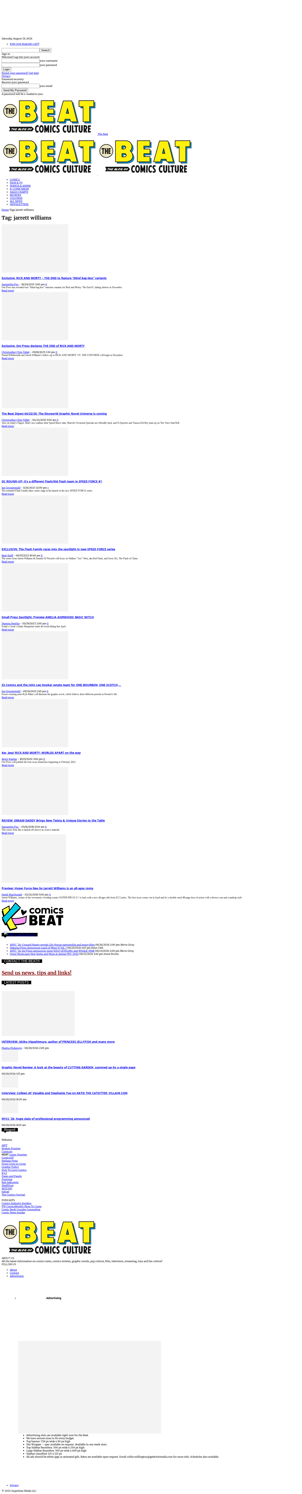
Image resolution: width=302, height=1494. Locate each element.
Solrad (5, 1191)
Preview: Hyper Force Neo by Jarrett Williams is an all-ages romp (47, 888)
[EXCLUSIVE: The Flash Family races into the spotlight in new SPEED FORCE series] (35, 542)
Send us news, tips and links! (36, 973)
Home (5, 209)
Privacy (6, 76)
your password (48, 65)
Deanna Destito (11, 623)
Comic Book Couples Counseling (21, 1209)
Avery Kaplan (9, 759)
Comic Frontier (18, 1154)
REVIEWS (15, 195)
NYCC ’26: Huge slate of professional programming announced (46, 1119)
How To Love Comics (14, 1170)
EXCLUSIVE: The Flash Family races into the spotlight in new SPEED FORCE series (58, 549)
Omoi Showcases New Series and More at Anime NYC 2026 (44, 953)
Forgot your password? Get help (20, 73)
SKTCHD (7, 1188)
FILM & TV (16, 182)
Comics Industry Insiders (16, 1203)
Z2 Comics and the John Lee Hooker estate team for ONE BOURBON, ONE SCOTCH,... (61, 685)
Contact (14, 1272)
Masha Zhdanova (12, 1048)
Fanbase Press (10, 1160)
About (13, 1269)
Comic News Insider (13, 1212)
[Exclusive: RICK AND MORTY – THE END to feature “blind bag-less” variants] (35, 271)
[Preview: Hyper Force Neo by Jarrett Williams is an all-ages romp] (34, 881)
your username (49, 60)
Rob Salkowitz (10, 1182)
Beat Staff (7, 555)
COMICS (15, 179)
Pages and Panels (12, 1176)
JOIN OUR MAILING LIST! (24, 44)
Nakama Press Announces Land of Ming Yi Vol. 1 (38, 947)
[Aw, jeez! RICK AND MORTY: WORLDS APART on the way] (35, 746)
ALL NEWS (16, 201)
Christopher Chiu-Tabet (16, 352)
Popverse (7, 1179)
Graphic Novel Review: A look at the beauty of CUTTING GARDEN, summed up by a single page (68, 1067)
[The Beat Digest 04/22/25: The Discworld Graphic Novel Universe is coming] (35, 407)
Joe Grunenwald (11, 487)
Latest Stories (25, 934)
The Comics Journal (13, 1194)
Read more (8, 290)
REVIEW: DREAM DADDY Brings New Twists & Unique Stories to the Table (53, 820)
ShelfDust (8, 1185)
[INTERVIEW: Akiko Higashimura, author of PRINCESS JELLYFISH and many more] (38, 1035)
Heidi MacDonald (12, 894)
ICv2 (4, 1173)
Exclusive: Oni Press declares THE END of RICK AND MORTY (43, 346)
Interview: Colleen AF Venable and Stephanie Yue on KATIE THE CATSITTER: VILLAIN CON (64, 1093)
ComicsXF (8, 1157)
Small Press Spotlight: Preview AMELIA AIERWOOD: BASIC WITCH (48, 617)
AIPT (4, 1145)
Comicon (7, 1151)
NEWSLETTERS (19, 204)
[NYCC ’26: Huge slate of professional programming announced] (10, 1112)
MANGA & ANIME (20, 185)
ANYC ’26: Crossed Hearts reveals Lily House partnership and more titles (52, 944)
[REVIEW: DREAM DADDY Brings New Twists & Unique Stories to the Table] (35, 814)
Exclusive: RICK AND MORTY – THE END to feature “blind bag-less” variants (54, 278)
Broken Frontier (11, 1148)
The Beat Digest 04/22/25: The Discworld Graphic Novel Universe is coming (54, 414)
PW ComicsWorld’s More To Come (21, 1206)
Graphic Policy (10, 1166)
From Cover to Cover (14, 1163)
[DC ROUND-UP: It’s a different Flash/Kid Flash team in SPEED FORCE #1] (35, 475)
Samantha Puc (10, 284)
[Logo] (50, 174)
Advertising (17, 1276)
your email (46, 85)
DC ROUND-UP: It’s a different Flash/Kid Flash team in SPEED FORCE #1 (52, 481)
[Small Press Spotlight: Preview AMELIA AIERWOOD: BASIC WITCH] (35, 610)
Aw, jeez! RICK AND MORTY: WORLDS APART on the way (41, 753)
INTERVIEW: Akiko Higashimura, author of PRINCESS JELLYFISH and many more (58, 1042)
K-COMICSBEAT (19, 188)
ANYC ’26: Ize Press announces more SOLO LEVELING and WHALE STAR (52, 950)
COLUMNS (16, 198)
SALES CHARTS (19, 191)
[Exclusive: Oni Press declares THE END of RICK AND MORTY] (35, 339)
